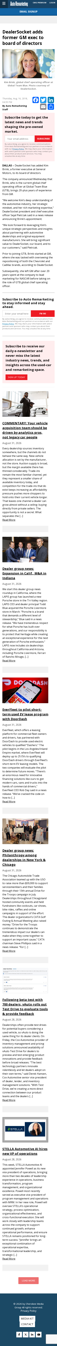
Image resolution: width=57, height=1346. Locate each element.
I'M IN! (42, 313)
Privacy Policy (18, 149)
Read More (8, 520)
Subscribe (43, 138)
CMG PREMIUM (39, 2)
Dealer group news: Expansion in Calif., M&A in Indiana (24, 573)
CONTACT (27, 1324)
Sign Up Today (16, 377)
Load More (28, 1280)
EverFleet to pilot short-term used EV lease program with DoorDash (25, 714)
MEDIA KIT (27, 1318)
